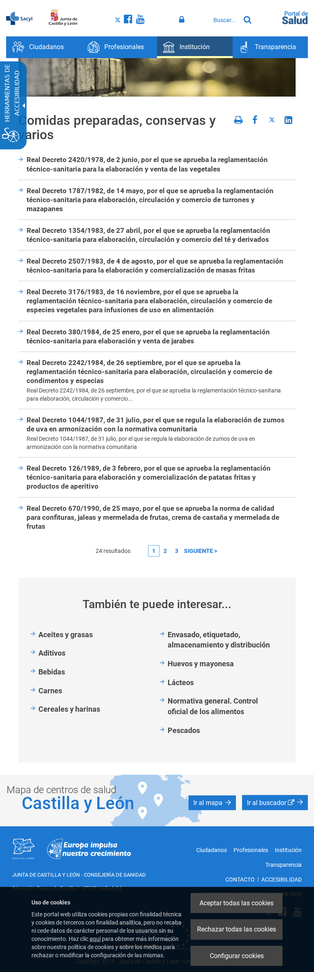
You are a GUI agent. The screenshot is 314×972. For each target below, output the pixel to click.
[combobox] (224, 20)
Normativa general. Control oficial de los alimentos (213, 706)
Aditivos (51, 653)
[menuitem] (44, 47)
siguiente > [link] (200, 551)
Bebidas (51, 672)
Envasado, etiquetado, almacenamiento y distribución (219, 640)
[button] (212, 802)
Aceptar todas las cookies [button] (237, 903)
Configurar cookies (237, 956)
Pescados (184, 730)
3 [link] (176, 551)
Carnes (50, 690)
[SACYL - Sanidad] (19, 17)
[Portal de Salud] (295, 17)
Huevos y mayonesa (201, 663)
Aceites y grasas (65, 634)
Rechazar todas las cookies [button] (236, 929)
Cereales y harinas (69, 709)
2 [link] (165, 551)
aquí (95, 939)
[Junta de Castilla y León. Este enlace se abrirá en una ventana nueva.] (63, 17)
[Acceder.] (183, 20)
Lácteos (181, 682)
